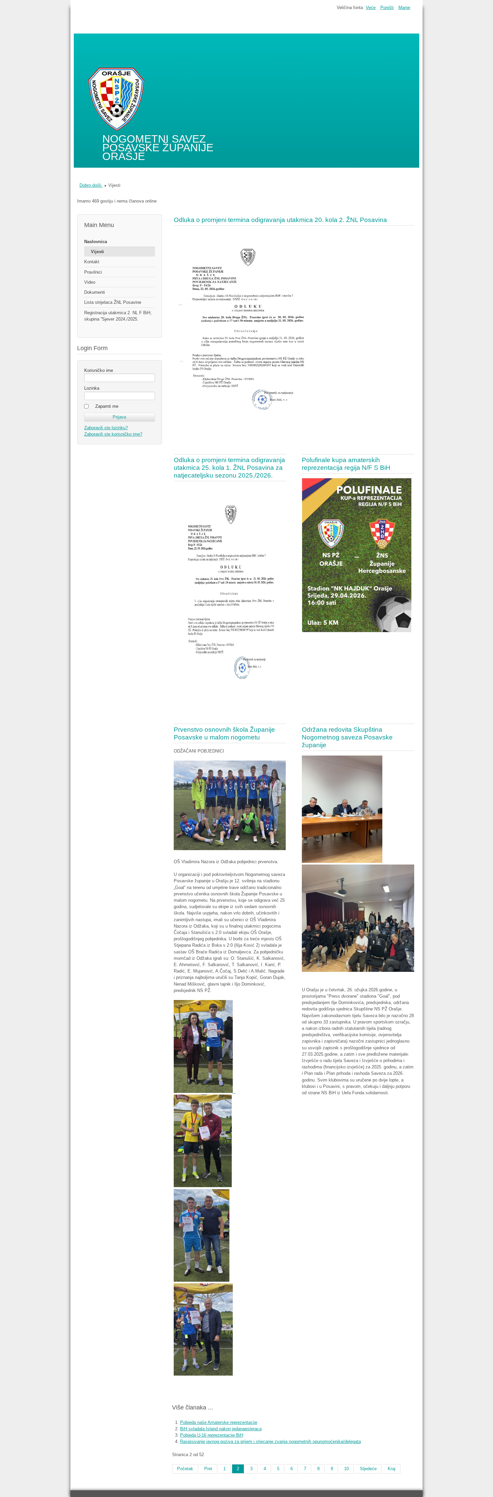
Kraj (391, 1468)
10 (346, 1468)
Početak (185, 1468)
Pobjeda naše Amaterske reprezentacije (218, 1422)
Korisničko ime (98, 370)
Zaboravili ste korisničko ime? (113, 434)
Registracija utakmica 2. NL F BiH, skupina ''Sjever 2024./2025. (118, 316)
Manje (404, 7)
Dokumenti (94, 292)
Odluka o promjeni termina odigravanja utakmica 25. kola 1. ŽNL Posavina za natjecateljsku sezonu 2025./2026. (229, 467)
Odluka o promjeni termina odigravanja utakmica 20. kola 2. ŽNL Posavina (280, 219)
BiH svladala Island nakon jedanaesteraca (221, 1428)
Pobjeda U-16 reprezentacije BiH (211, 1435)
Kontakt (91, 261)
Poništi (387, 7)
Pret (208, 1468)
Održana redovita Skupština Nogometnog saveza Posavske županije (347, 737)
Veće (371, 7)
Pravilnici (93, 272)
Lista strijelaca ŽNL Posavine (112, 302)
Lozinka (91, 388)
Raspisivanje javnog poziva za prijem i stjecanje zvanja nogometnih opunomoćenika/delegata (270, 1441)
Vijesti (97, 251)
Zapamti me (106, 406)
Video (89, 282)
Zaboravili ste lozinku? (106, 427)
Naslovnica (95, 241)
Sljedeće (368, 1468)
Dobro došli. (91, 185)
